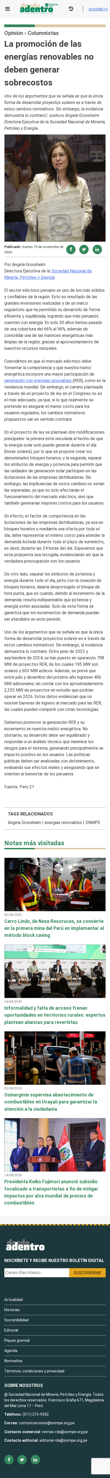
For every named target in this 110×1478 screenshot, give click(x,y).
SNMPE (92, 822)
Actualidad (13, 1299)
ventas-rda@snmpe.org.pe (65, 1432)
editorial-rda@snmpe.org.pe (63, 1440)
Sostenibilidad (16, 1320)
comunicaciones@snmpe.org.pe (47, 1423)
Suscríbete (98, 9)
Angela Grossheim (24, 822)
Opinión (13, 33)
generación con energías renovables (38, 380)
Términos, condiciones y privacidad (34, 1371)
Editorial (11, 1330)
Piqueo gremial (17, 1340)
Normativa (13, 1361)
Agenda (10, 1350)
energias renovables (63, 822)
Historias (12, 1310)
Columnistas (43, 33)
